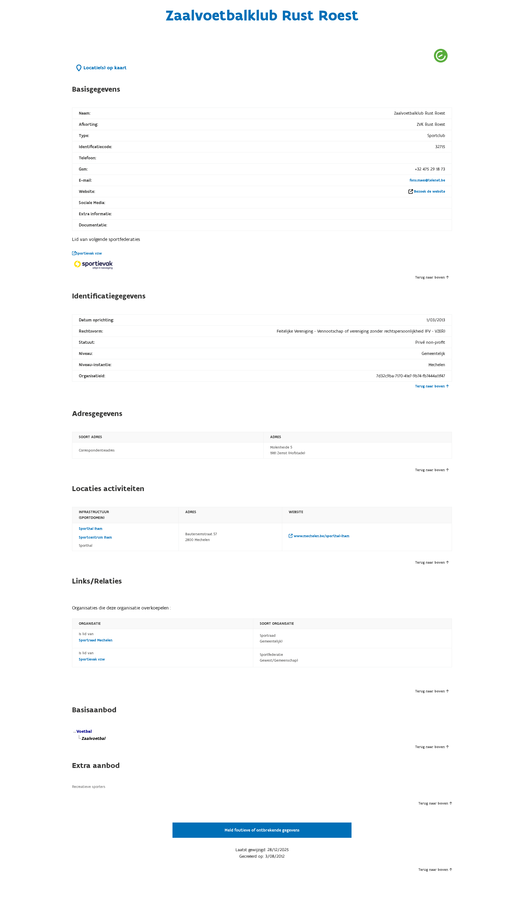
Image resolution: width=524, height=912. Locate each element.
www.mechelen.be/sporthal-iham (321, 536)
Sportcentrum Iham (95, 537)
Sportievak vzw (89, 253)
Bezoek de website (429, 191)
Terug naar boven (430, 277)
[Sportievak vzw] (94, 265)
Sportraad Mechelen (95, 640)
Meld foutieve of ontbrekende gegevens (262, 830)
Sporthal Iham (90, 528)
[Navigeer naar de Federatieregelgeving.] (441, 55)
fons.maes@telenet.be (427, 180)
